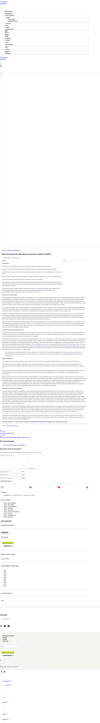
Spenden (7, 685)
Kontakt (5, 719)
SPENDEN (4, 532)
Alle (6, 250)
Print (40, 421)
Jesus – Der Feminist (9, 504)
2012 (5, 586)
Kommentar (32, 468)
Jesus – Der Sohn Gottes (10, 515)
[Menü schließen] (0, 675)
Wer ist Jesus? (9, 11)
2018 (5, 575)
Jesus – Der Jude (8, 513)
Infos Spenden (4, 537)
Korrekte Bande (9, 44)
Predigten (7, 40)
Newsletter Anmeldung (8, 635)
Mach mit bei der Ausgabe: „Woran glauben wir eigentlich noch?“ (15, 436)
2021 (5, 570)
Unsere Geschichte (9, 15)
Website (24, 478)
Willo (6, 25)
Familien (7, 27)
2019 (5, 573)
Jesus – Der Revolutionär (10, 503)
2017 (5, 577)
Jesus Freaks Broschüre (6, 593)
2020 (3, 250)
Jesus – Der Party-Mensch (10, 506)
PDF (46, 421)
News (6, 31)
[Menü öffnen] (1, 64)
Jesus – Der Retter (8, 516)
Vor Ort (7, 32)
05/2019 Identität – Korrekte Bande (16, 445)
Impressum (8, 53)
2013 (5, 584)
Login (2, 600)
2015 (5, 580)
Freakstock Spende (12, 21)
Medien (4, 702)
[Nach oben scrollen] (1, 672)
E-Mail (23, 474)
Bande (9, 250)
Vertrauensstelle (9, 29)
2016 (5, 579)
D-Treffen (6, 495)
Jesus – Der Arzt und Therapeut (11, 511)
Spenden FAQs (11, 19)
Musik (6, 36)
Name (23, 471)
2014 (5, 582)
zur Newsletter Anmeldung (7, 525)
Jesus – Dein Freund (8, 510)
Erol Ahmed (9, 425)
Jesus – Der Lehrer (8, 508)
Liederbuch (8, 38)
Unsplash (16, 425)
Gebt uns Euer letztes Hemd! (7, 432)
